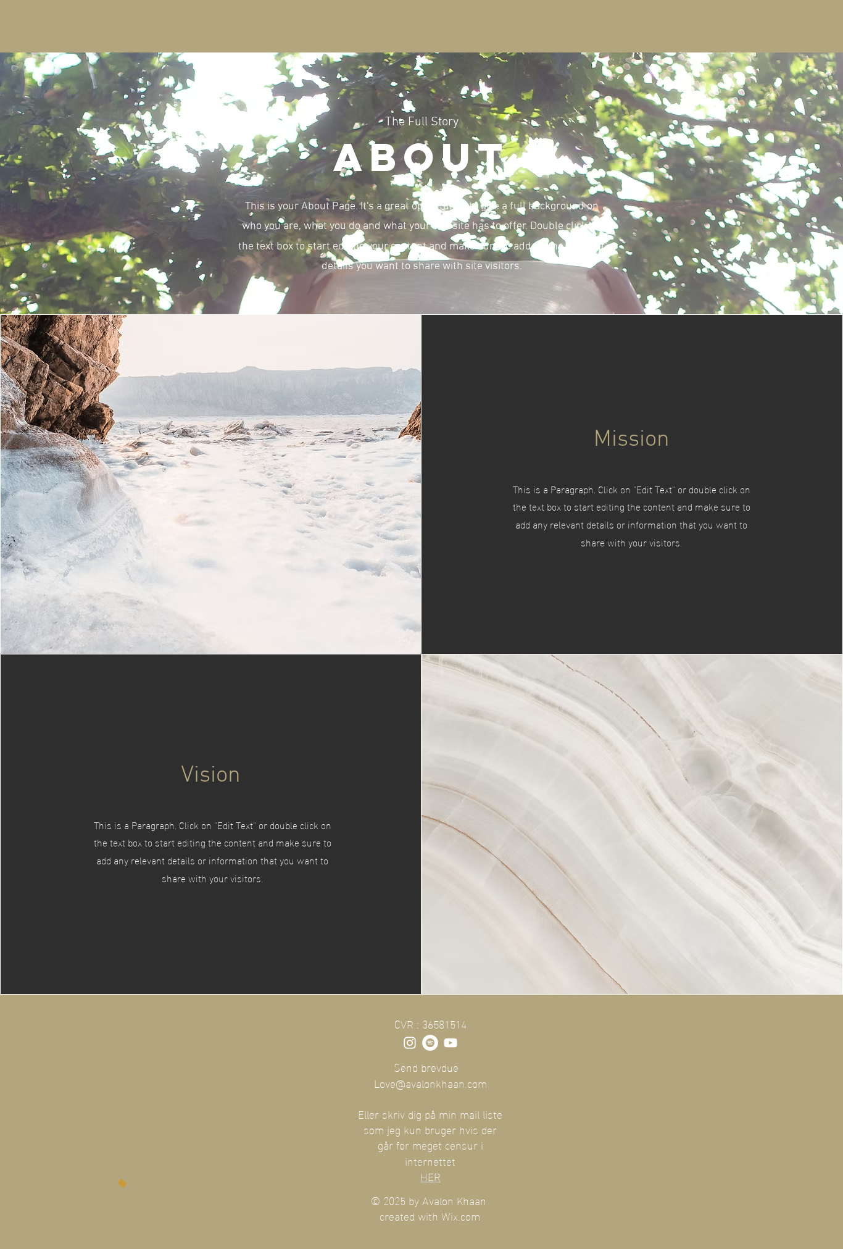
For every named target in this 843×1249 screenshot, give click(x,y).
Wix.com (460, 1215)
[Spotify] (430, 1043)
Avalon (116, 1039)
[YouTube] (450, 1043)
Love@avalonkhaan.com (430, 1082)
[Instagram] (410, 1043)
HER (430, 1176)
